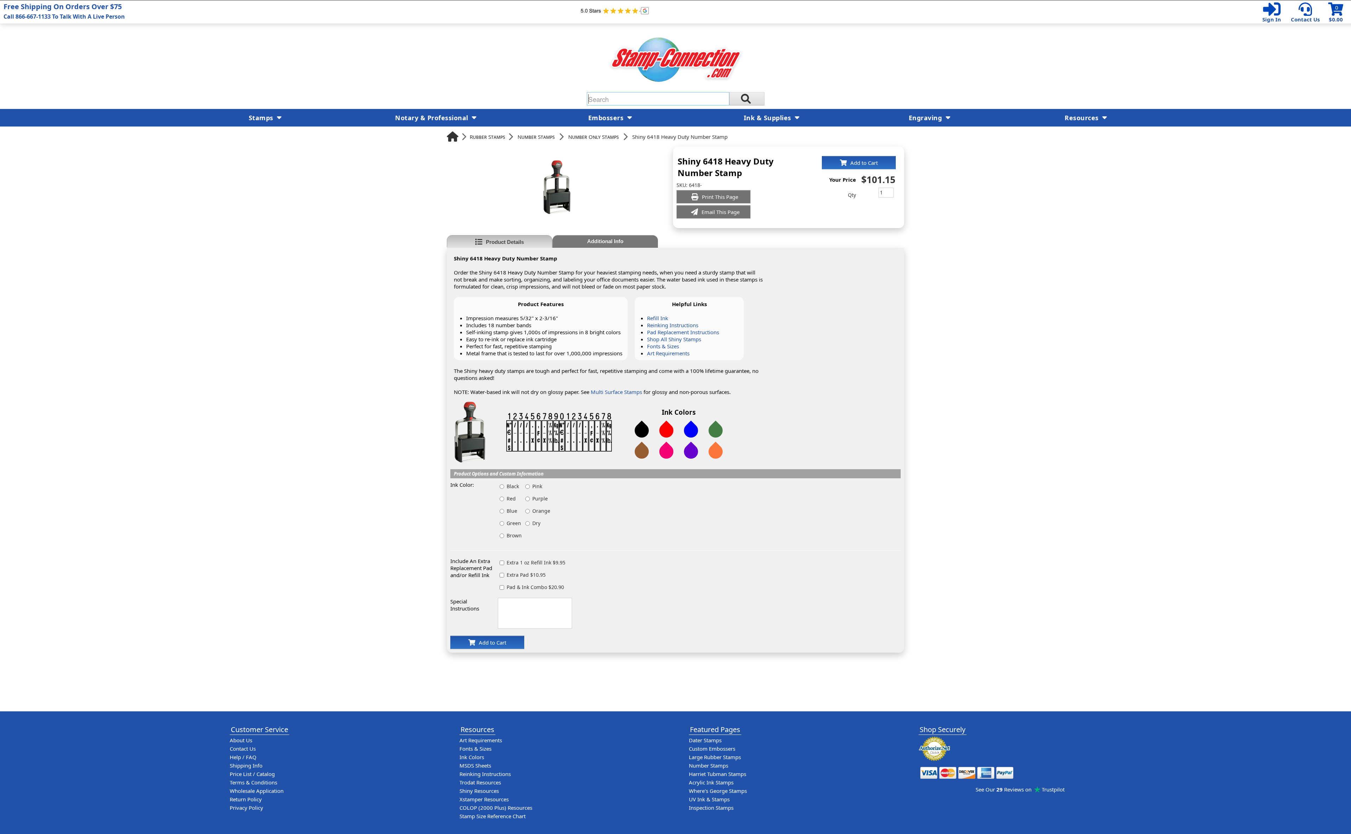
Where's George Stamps (718, 790)
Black (513, 486)
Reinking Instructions (672, 325)
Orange (541, 510)
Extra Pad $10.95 (526, 574)
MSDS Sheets (475, 765)
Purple (540, 498)
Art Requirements (668, 353)
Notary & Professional (432, 118)
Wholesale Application (257, 790)
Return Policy (246, 799)
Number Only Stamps (593, 136)
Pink (537, 486)
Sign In (1271, 19)
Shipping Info (246, 765)
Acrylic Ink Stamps (711, 782)
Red (511, 498)
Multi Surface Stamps (616, 391)
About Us (241, 740)
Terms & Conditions (253, 782)
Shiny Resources (479, 790)
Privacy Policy (246, 807)
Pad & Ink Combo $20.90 (535, 587)
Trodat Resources (480, 782)
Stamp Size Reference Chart (492, 816)
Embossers (607, 118)
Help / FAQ (243, 757)
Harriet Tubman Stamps (717, 773)
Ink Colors (471, 757)
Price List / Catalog (252, 773)
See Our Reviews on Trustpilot (1020, 789)
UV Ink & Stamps (709, 799)
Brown (514, 535)
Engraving (926, 118)
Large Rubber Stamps (715, 757)
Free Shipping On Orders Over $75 (64, 11)
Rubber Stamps (487, 136)
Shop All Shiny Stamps (674, 339)
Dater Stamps (705, 740)
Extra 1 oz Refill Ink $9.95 (536, 562)
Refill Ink (657, 318)
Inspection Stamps (711, 807)
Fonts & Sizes (663, 346)
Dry (536, 523)
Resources (1083, 118)
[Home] (452, 136)
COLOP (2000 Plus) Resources (495, 807)
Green (514, 523)
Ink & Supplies (768, 118)
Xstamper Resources (484, 799)
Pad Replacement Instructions (683, 332)
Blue (512, 510)
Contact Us (1305, 19)
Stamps (262, 118)
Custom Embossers (712, 748)
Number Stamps (536, 136)
